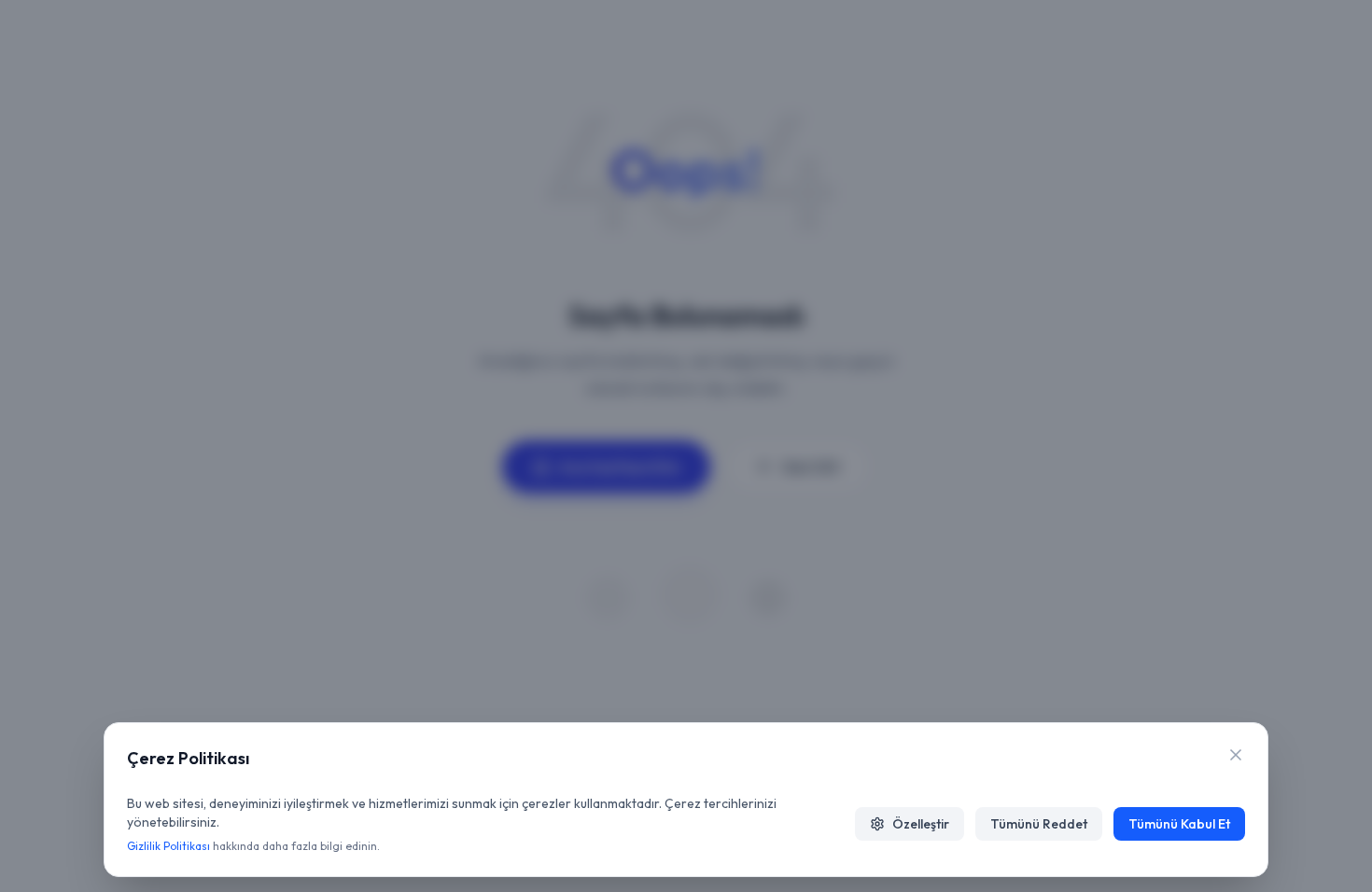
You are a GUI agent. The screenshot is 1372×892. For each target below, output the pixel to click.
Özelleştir (920, 823)
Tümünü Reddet (1038, 823)
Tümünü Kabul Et (1179, 823)
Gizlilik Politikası (168, 846)
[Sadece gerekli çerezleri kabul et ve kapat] (1235, 755)
